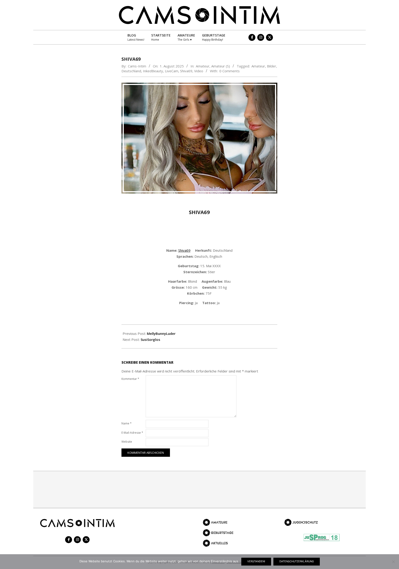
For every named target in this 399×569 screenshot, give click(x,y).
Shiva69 (186, 71)
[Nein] (393, 561)
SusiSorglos (150, 339)
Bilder (271, 66)
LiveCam (171, 71)
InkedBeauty (153, 71)
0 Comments (229, 71)
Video (198, 71)
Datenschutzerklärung (296, 561)
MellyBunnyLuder (161, 333)
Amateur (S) (220, 66)
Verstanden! (256, 561)
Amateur (202, 66)
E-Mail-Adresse (132, 433)
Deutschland (131, 71)
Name (126, 423)
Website (126, 442)
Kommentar (130, 379)
